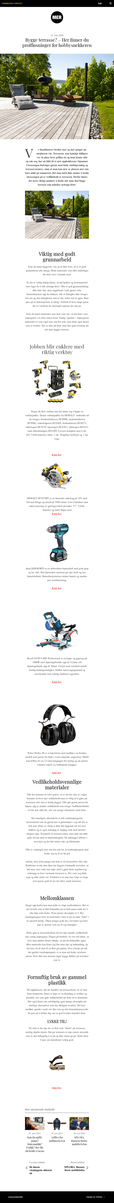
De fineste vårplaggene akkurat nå (40, 1168)
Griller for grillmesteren (57, 1139)
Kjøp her (57, 513)
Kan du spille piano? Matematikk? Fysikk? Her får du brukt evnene (34, 1144)
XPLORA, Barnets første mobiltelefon (79, 1141)
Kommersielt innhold (12, 3)
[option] (34, 1135)
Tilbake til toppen (94, 1197)
